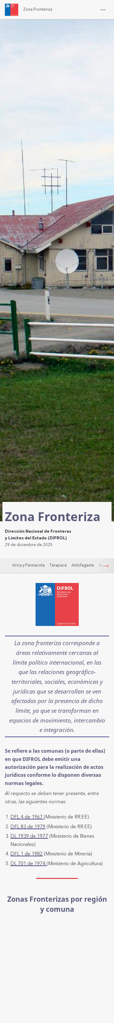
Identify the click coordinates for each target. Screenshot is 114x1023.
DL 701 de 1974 (28, 863)
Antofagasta (82, 565)
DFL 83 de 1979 (27, 826)
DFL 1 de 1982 (26, 854)
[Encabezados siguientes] (105, 565)
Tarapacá (58, 565)
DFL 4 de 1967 (27, 817)
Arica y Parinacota (28, 565)
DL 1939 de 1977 (29, 836)
